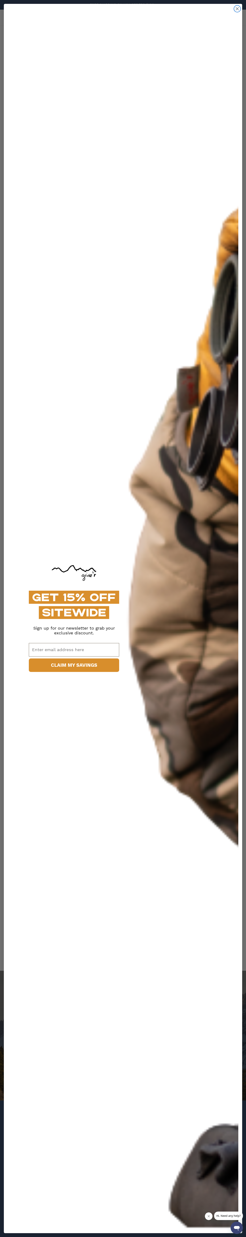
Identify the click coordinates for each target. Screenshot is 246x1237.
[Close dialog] (237, 8)
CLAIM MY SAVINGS (74, 665)
